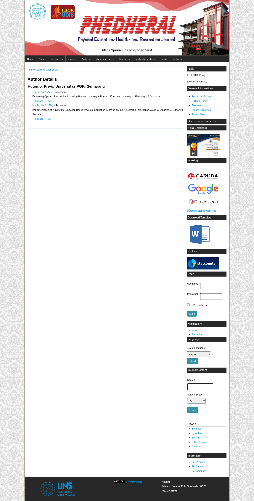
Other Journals (200, 442)
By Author (197, 433)
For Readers (198, 462)
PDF (49, 101)
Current (72, 59)
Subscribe (197, 334)
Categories (57, 59)
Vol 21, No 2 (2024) (42, 92)
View (194, 330)
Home (30, 59)
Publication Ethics (145, 59)
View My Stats (134, 481)
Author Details (51, 69)
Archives (86, 59)
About (42, 59)
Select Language (196, 348)
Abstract (38, 101)
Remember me (201, 305)
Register (221, 5)
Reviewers (197, 105)
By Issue (196, 428)
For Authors (198, 466)
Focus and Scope (201, 96)
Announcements (105, 59)
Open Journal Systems (202, 121)
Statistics (124, 59)
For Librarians (199, 471)
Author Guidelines (201, 110)
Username (192, 284)
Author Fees (198, 114)
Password (192, 294)
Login (210, 5)
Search (39, 69)
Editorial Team (199, 101)
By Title (196, 437)
